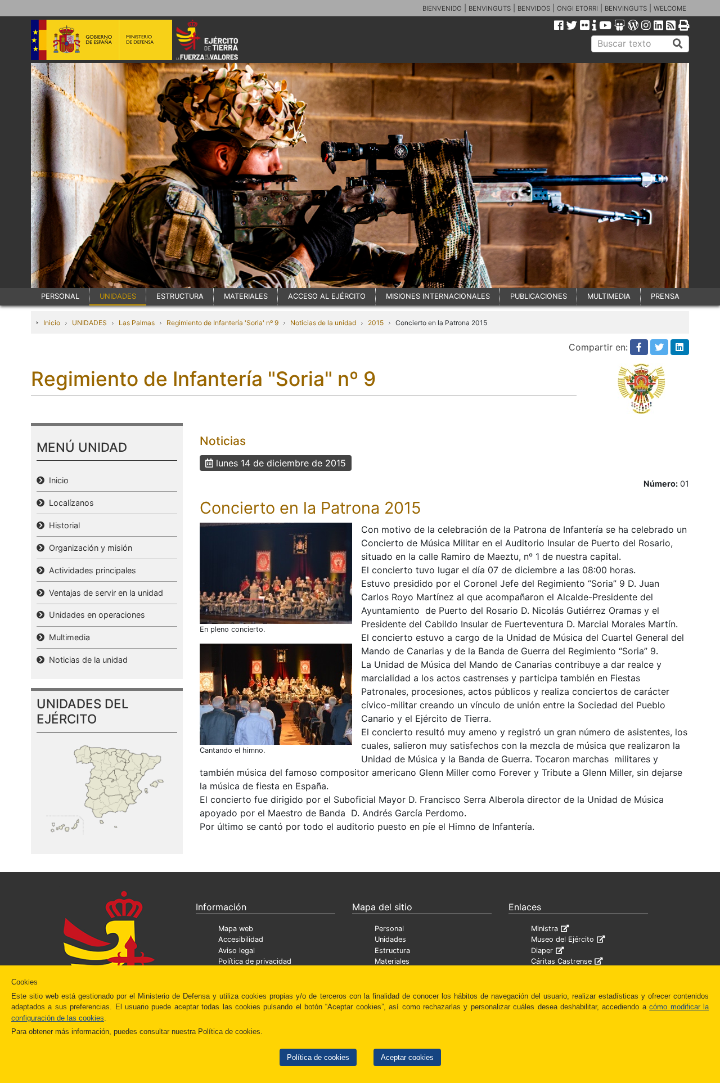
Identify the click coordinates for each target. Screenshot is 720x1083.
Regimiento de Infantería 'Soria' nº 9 (222, 322)
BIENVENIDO (442, 8)
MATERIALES (246, 296)
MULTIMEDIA (609, 296)
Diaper (542, 950)
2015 (376, 322)
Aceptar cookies (407, 1057)
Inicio (51, 322)
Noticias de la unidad (323, 322)
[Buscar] (677, 44)
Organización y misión (88, 547)
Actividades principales (90, 570)
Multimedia (67, 637)
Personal (389, 928)
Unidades (390, 939)
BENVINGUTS (490, 8)
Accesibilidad (240, 939)
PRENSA (665, 296)
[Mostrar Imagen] (276, 572)
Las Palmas (137, 322)
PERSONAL (60, 296)
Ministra (544, 928)
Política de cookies (318, 1057)
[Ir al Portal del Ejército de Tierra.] (220, 38)
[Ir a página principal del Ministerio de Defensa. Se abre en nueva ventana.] (101, 38)
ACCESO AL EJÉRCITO (327, 296)
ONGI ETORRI (577, 8)
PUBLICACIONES (538, 296)
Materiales (392, 961)
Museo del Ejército (562, 939)
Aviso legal (236, 950)
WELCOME (670, 8)
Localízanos (69, 502)
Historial (62, 525)
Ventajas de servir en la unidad (103, 592)
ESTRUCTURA (180, 296)
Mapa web (235, 928)
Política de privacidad (254, 961)
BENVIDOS (534, 8)
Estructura (392, 950)
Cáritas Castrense (561, 961)
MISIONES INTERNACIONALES (438, 296)
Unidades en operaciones (94, 614)
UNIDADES (118, 296)
